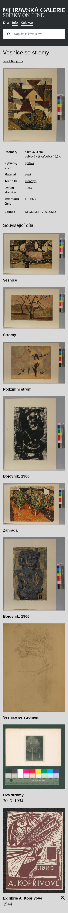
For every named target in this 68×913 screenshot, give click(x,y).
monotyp (30, 181)
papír (28, 174)
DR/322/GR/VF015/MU (40, 211)
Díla (6, 23)
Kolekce (27, 23)
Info (15, 23)
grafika (29, 163)
